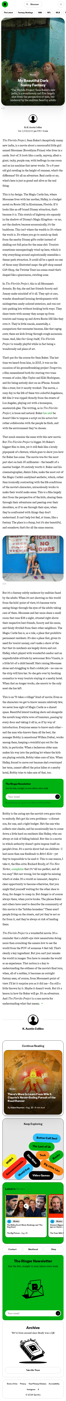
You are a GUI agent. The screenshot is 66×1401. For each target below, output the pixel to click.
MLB (58, 12)
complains (18, 869)
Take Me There (33, 1370)
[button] (33, 4)
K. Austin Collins (34, 127)
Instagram (31, 1389)
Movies (33, 75)
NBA (40, 12)
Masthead (33, 1249)
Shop (53, 1249)
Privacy (23, 1384)
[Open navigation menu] (61, 4)
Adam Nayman (17, 1107)
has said (47, 413)
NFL (49, 12)
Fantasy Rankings (25, 12)
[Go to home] (5, 4)
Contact (12, 1249)
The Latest (8, 12)
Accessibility (54, 1384)
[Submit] (57, 796)
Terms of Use (12, 1384)
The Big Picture (13, 1233)
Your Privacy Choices (37, 1384)
